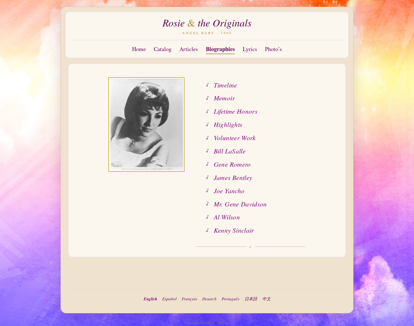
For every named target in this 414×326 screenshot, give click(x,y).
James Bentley (233, 177)
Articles (188, 49)
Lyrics (250, 49)
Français (189, 298)
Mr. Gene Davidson (240, 203)
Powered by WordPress (199, 323)
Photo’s (273, 49)
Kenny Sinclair (234, 230)
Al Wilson (227, 216)
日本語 (250, 298)
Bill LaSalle (230, 150)
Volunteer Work (235, 137)
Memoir (224, 97)
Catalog (163, 49)
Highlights (228, 124)
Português (230, 298)
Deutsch (209, 298)
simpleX (223, 323)
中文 (266, 298)
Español (169, 298)
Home (139, 49)
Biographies (220, 49)
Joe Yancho (229, 190)
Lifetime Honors (235, 111)
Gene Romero (232, 164)
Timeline (225, 84)
